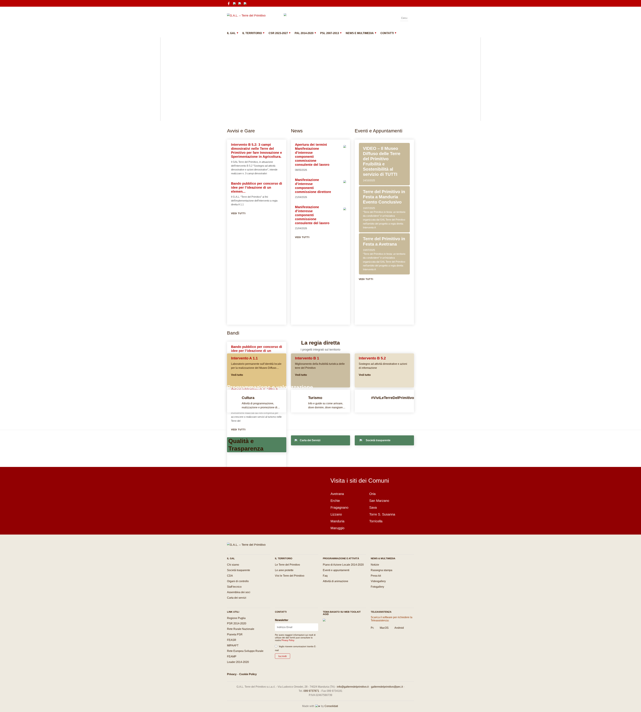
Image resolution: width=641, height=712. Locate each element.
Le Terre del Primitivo (287, 564)
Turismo (315, 398)
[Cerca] (411, 18)
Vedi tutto (237, 374)
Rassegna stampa (381, 570)
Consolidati (331, 706)
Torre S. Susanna (382, 514)
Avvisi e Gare (241, 130)
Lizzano (336, 514)
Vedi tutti (302, 237)
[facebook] (229, 3)
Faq (325, 575)
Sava (373, 507)
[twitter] (246, 3)
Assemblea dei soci (238, 592)
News (297, 130)
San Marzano (379, 500)
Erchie (335, 500)
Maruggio (337, 528)
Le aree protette (284, 570)
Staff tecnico (234, 586)
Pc (372, 627)
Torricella (375, 521)
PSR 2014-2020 (236, 623)
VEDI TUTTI (238, 213)
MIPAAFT (233, 645)
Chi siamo (233, 564)
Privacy (232, 674)
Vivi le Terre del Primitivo (289, 575)
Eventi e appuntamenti (336, 570)
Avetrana (337, 494)
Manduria (337, 521)
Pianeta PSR (235, 634)
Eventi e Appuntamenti (378, 130)
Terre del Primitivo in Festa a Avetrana (384, 241)
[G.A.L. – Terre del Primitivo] (246, 544)
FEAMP (231, 656)
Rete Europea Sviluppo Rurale (245, 651)
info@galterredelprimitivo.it (353, 686)
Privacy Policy (287, 640)
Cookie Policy (248, 674)
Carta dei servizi (236, 597)
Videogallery (378, 581)
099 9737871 (311, 690)
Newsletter (281, 620)
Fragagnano (339, 507)
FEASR (231, 640)
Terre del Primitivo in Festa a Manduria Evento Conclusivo (384, 197)
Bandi (233, 333)
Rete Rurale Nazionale (240, 629)
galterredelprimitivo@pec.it (387, 686)
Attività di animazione (335, 581)
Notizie (375, 564)
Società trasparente (238, 570)
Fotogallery (377, 586)
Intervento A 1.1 (244, 358)
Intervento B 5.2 (372, 358)
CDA (230, 575)
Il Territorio (252, 33)
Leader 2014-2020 (238, 662)
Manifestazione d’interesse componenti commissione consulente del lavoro (312, 215)
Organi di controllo (238, 581)
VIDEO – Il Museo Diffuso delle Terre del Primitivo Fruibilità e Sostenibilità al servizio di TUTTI (381, 161)
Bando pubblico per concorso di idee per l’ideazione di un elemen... (256, 187)
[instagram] (235, 3)
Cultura (248, 398)
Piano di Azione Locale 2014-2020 (343, 564)
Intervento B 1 (307, 358)
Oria (372, 494)
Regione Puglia (236, 618)
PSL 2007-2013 (329, 33)
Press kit (376, 575)
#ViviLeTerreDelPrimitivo (392, 398)
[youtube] (240, 3)
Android (399, 627)
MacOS (384, 627)
